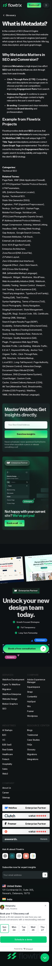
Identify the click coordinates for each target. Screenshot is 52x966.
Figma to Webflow (11, 684)
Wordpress (32, 716)
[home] (12, 5)
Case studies (33, 740)
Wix (29, 706)
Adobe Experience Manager (36, 680)
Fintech (5, 759)
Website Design (9, 699)
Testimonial (32, 735)
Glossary (31, 749)
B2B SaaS (7, 744)
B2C (4, 735)
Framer (30, 711)
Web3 (5, 773)
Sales (5, 769)
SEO (4, 708)
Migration (6, 689)
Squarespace (33, 687)
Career (5, 792)
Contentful (32, 696)
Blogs (29, 730)
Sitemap (6, 797)
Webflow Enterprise (11, 694)
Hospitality (7, 764)
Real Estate (7, 749)
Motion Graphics (10, 704)
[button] (46, 5)
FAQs (29, 744)
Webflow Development (13, 679)
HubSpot (31, 701)
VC (3, 740)
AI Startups (7, 730)
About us (6, 788)
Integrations (32, 759)
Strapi (30, 692)
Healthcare (7, 754)
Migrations (32, 754)
